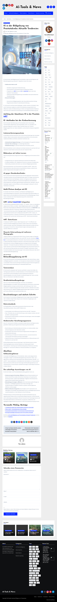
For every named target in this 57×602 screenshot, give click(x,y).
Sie (45, 113)
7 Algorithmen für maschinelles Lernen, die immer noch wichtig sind (47, 137)
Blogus (17, 598)
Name (5, 491)
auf (33, 546)
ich (45, 91)
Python (46, 110)
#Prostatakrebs (19, 33)
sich (50, 110)
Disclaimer (45, 596)
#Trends (25, 33)
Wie (45, 122)
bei (49, 72)
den (46, 79)
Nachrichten (32, 573)
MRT (15, 91)
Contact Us (40, 596)
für (45, 89)
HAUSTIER (26, 91)
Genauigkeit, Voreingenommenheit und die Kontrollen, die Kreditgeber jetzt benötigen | (49, 175)
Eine (46, 84)
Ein (30, 556)
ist (52, 91)
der (49, 79)
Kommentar (6, 474)
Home (6, 13)
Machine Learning (40, 13)
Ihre (49, 91)
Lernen (51, 96)
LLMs (46, 98)
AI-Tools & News (28, 7)
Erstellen (50, 86)
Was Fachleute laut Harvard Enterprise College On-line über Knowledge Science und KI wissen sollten (47, 153)
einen (50, 84)
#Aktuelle (6, 33)
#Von (28, 33)
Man (49, 98)
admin (8, 31)
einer (46, 86)
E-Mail (5, 496)
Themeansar (23, 598)
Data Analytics (23, 13)
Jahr (37, 563)
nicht (50, 108)
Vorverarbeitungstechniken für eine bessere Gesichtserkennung (19, 410)
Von (45, 120)
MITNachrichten (48, 103)
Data (49, 74)
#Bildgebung (11, 33)
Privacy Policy (52, 596)
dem (50, 77)
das (46, 74)
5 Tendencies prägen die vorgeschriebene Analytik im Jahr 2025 (19, 407)
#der (15, 33)
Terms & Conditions (50, 599)
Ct (21, 91)
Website (5, 502)
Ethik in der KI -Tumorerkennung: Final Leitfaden (15, 409)
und (46, 115)
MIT (45, 101)
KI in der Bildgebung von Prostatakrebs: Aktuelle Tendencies (22, 415)
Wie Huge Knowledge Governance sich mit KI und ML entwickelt (19, 412)
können (46, 96)
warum (49, 120)
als (30, 546)
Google (49, 89)
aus (46, 72)
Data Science (31, 13)
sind (49, 113)
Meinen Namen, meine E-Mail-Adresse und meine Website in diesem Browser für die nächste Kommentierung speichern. (21, 510)
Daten (46, 77)
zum (49, 122)
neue (46, 108)
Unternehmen (32, 580)
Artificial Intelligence (13, 13)
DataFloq (10, 416)
